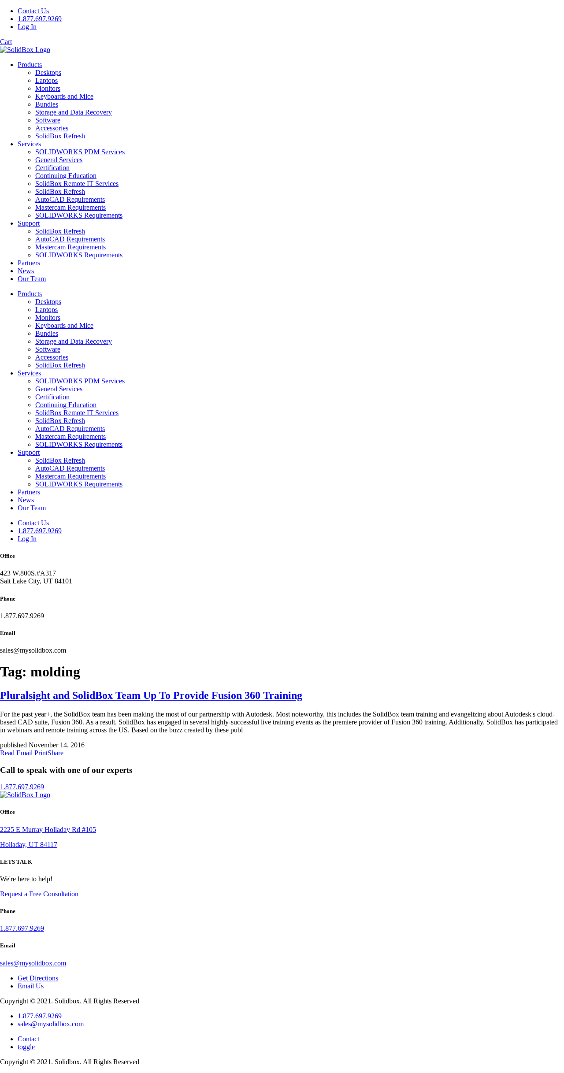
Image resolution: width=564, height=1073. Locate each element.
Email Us (31, 986)
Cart (6, 41)
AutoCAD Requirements (70, 199)
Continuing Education (65, 175)
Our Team (32, 278)
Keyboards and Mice (64, 96)
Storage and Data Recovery (73, 112)
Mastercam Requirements (70, 207)
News (26, 271)
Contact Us (33, 11)
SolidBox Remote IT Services (77, 183)
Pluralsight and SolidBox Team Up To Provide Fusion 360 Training (151, 695)
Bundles (46, 104)
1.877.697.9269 (40, 18)
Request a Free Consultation (39, 894)
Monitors (47, 88)
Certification (52, 167)
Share (55, 753)
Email (24, 753)
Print (41, 753)
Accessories (51, 128)
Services (29, 144)
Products (30, 64)
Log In (27, 26)
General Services (58, 159)
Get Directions (38, 978)
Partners (29, 263)
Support (29, 223)
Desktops (48, 72)
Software (47, 120)
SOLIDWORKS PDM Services (80, 152)
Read (7, 753)
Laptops (46, 80)
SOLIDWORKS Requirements (78, 215)
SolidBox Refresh (60, 136)
